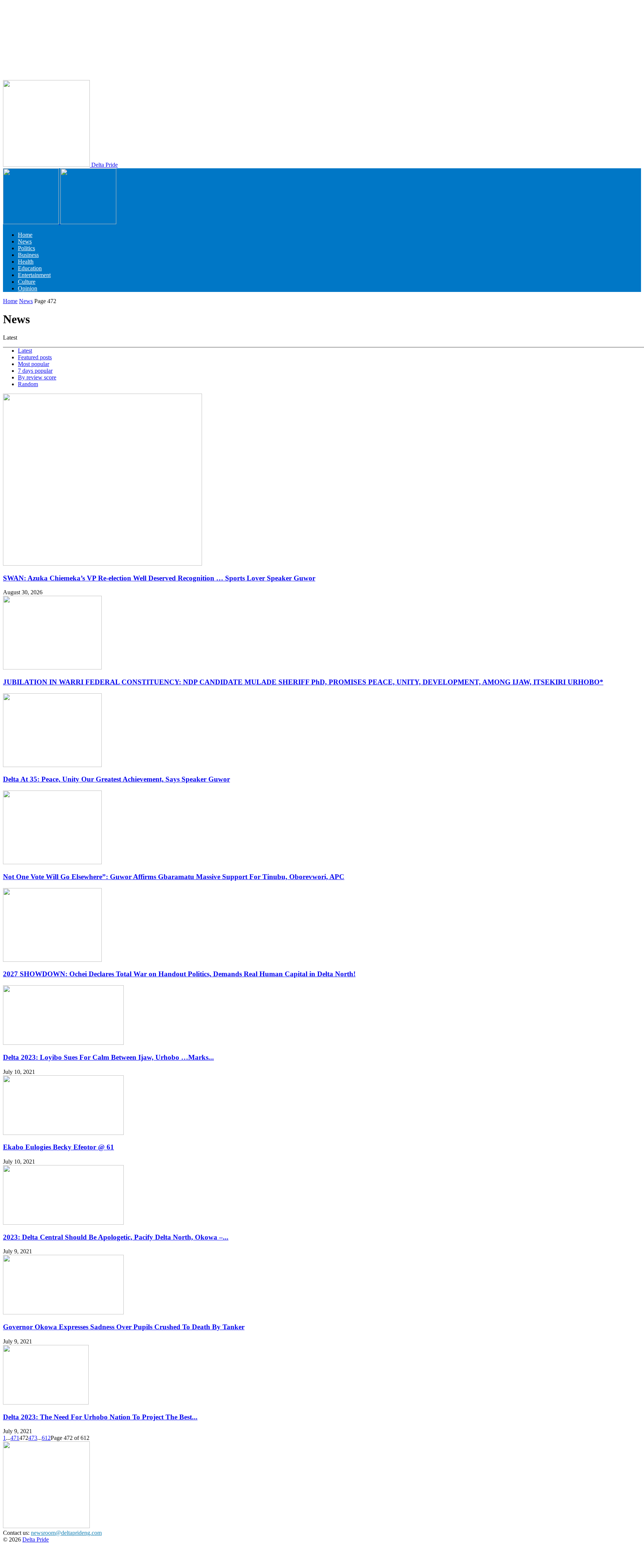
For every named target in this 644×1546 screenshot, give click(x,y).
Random (28, 384)
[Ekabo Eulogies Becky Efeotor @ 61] (63, 1133)
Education (30, 268)
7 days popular (35, 371)
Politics (26, 248)
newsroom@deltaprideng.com (66, 1533)
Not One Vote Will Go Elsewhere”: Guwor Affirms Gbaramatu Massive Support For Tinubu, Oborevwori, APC (173, 877)
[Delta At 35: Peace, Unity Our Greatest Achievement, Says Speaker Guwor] (52, 765)
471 (14, 1438)
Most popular (33, 364)
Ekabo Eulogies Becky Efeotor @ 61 (58, 1147)
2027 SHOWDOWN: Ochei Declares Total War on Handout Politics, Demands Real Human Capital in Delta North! (179, 974)
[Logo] (31, 222)
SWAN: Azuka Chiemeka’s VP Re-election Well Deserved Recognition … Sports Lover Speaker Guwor (159, 578)
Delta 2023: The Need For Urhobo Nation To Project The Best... (100, 1417)
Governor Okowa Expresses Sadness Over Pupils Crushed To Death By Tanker (123, 1327)
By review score (37, 377)
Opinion (27, 288)
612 (46, 1438)
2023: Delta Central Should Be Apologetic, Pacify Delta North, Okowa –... (115, 1237)
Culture (26, 282)
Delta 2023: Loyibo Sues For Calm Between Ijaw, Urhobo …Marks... (108, 1057)
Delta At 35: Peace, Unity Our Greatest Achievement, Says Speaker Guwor (116, 779)
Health (26, 261)
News (25, 241)
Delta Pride (35, 1539)
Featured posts (35, 357)
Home (25, 235)
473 (32, 1438)
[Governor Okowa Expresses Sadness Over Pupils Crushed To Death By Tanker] (63, 1312)
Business (28, 255)
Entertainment (34, 275)
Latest (25, 350)
